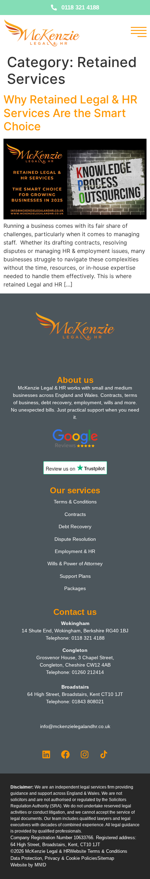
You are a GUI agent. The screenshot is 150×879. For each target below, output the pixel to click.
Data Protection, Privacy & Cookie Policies (53, 858)
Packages (75, 588)
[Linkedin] (46, 754)
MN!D (40, 864)
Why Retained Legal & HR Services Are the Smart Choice (70, 113)
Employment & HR (75, 551)
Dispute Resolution (75, 539)
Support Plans (75, 576)
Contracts (75, 514)
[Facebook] (65, 754)
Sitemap (105, 858)
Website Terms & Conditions (98, 851)
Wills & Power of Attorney (75, 563)
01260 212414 (88, 672)
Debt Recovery (75, 526)
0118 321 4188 (88, 638)
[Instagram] (84, 754)
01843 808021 (88, 701)
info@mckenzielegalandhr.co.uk (75, 726)
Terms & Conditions (75, 501)
